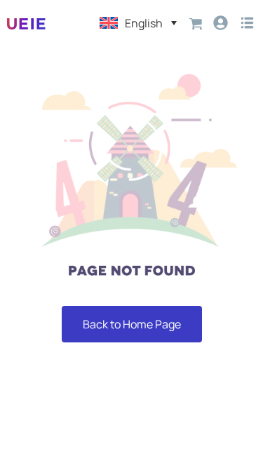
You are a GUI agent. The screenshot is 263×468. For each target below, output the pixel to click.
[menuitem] (138, 23)
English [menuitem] (144, 23)
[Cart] (196, 23)
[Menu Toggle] (247, 23)
